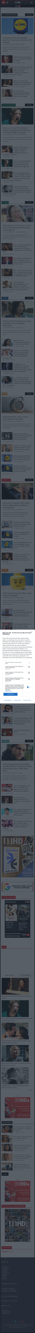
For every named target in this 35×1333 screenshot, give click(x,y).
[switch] (28, 667)
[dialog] (17, 666)
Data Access (17, 700)
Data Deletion (8, 700)
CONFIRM (10, 694)
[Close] (31, 633)
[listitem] (17, 663)
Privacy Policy (27, 700)
